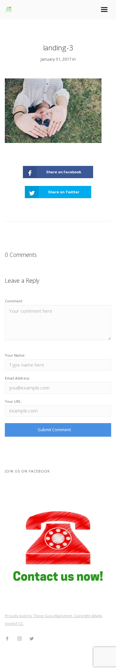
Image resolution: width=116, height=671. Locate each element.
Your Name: (15, 355)
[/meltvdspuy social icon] (31, 639)
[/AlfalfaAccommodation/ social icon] (7, 639)
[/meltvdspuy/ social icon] (19, 639)
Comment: (14, 301)
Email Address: (17, 378)
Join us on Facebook (27, 471)
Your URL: (13, 401)
